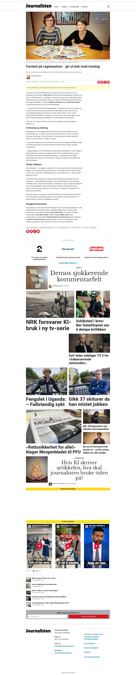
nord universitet (76, 227)
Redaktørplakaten (92, 639)
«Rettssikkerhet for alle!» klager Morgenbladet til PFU (50, 603)
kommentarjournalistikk (47, 227)
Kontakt (84, 7)
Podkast (64, 7)
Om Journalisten (89, 643)
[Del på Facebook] (98, 82)
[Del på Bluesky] (108, 82)
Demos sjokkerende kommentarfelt (44, 584)
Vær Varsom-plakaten (91, 636)
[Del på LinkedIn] (101, 82)
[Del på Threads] (105, 82)
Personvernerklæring (91, 648)
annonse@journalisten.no (63, 653)
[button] (28, 240)
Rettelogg (87, 652)
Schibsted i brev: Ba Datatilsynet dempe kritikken (49, 597)
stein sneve (93, 227)
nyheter (85, 227)
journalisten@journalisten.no (64, 646)
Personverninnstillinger (92, 657)
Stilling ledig (74, 7)
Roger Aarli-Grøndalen (62, 632)
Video (56, 7)
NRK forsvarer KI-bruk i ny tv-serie (43, 578)
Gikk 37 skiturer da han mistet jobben (45, 590)
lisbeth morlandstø (63, 227)
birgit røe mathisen (32, 227)
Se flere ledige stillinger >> (68, 263)
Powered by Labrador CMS (68, 672)
